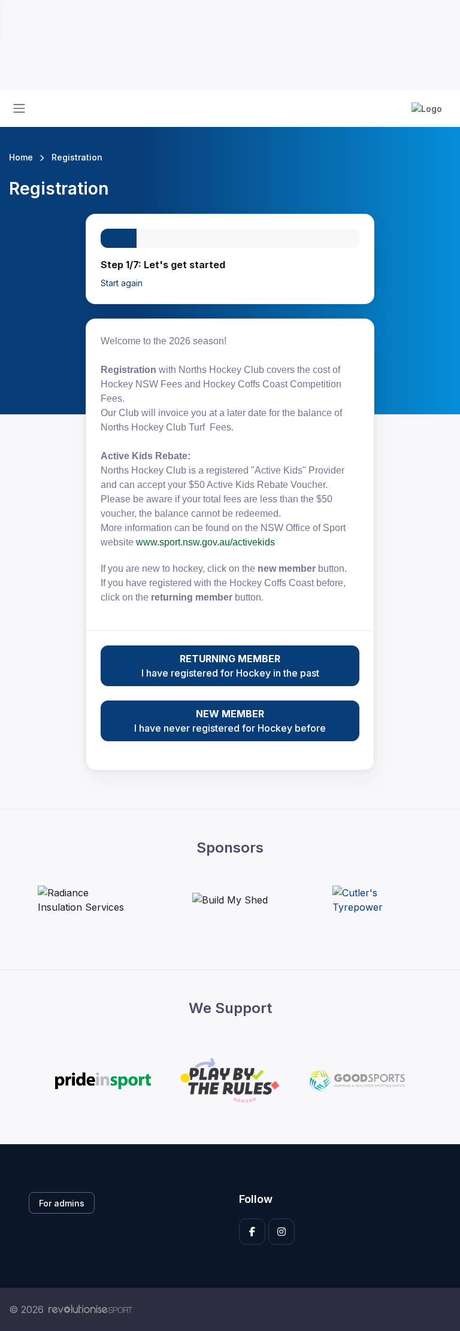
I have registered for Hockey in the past (230, 666)
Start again (122, 283)
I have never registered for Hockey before (230, 721)
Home (21, 157)
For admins (61, 1203)
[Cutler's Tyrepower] (377, 900)
